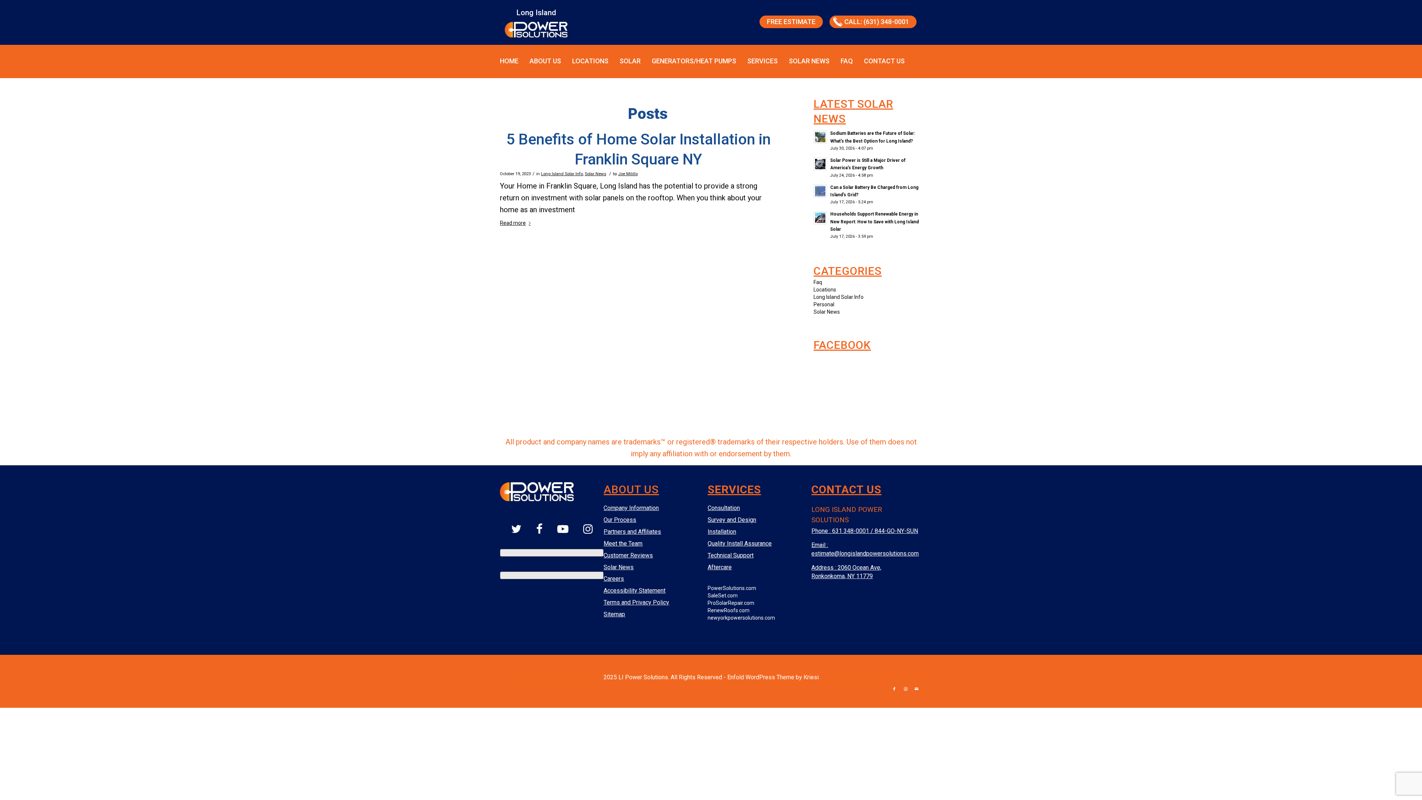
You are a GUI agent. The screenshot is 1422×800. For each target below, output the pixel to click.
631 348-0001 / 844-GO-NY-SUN (875, 530)
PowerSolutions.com (732, 588)
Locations (590, 61)
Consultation (724, 507)
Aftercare (720, 567)
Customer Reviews (628, 555)
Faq (818, 282)
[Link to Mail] (916, 689)
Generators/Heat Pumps (694, 61)
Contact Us (884, 61)
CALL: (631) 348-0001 (876, 22)
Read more (513, 223)
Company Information (631, 507)
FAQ (847, 61)
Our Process (620, 519)
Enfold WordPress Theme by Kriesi (773, 677)
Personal (824, 304)
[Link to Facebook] (894, 689)
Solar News (809, 61)
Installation (722, 531)
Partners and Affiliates (632, 531)
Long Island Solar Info (562, 173)
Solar (630, 61)
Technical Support (731, 555)
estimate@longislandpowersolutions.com (865, 553)
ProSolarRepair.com (731, 603)
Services (762, 61)
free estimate (791, 22)
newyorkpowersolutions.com (741, 618)
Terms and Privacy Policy (636, 602)
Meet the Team (623, 543)
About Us (545, 61)
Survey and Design (732, 519)
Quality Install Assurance (740, 543)
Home (509, 61)
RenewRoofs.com (729, 610)
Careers (614, 578)
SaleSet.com (723, 596)
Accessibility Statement (634, 590)
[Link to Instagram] (905, 689)
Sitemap (614, 614)
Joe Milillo (628, 173)
